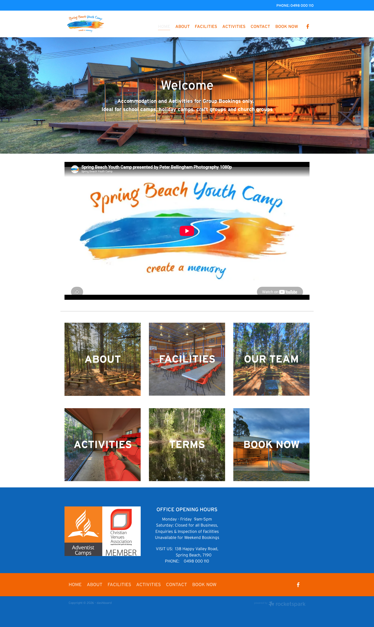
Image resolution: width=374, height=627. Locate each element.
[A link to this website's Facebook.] (308, 26)
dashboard (104, 602)
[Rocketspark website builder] (280, 604)
